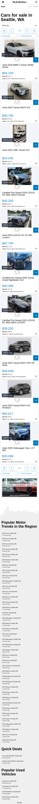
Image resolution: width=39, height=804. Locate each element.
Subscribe (35, 6)
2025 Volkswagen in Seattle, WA (11, 582)
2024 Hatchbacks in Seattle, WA (11, 677)
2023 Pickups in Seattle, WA (10, 688)
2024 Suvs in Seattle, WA (9, 539)
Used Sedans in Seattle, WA (10, 787)
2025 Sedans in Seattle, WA (10, 608)
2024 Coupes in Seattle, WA (10, 714)
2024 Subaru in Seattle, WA (10, 624)
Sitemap (19, 802)
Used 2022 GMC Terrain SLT (16, 150)
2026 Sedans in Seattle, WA (10, 672)
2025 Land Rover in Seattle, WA (11, 666)
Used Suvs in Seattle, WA (9, 782)
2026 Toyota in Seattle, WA (10, 571)
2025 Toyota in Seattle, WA (10, 555)
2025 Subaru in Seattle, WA (10, 598)
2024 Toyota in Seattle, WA (10, 550)
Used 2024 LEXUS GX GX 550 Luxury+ (17, 236)
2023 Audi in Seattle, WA (9, 613)
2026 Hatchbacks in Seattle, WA (11, 704)
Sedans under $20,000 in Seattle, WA (12, 762)
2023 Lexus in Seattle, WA (9, 587)
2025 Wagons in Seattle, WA (10, 698)
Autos (3, 6)
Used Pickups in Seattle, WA (10, 798)
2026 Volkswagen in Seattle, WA (11, 725)
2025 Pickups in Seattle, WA (10, 693)
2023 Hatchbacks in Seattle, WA (11, 645)
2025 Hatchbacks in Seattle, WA (11, 682)
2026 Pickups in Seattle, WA (10, 709)
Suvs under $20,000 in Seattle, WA (12, 757)
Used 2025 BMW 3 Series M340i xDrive (17, 66)
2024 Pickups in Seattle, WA (10, 651)
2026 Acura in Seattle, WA (9, 735)
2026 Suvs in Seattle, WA (9, 566)
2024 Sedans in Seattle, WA (10, 560)
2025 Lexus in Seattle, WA (9, 592)
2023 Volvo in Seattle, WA (9, 635)
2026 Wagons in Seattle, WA (10, 730)
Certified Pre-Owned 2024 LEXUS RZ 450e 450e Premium (18, 194)
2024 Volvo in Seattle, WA (9, 661)
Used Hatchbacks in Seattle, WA (11, 792)
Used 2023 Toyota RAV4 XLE (16, 107)
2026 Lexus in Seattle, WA (9, 656)
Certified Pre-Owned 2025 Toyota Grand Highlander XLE (18, 279)
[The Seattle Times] (19, 2)
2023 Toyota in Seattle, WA (10, 603)
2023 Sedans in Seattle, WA (10, 629)
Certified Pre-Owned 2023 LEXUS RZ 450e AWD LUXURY (18, 321)
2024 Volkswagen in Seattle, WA (11, 640)
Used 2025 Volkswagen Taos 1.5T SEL (18, 449)
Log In (29, 6)
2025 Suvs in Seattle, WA (9, 534)
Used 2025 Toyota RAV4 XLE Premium (16, 406)
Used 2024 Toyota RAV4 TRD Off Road (18, 364)
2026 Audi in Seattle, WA (9, 741)
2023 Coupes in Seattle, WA (10, 719)
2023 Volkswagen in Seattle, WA (11, 619)
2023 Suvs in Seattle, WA (9, 545)
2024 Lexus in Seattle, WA (9, 576)
